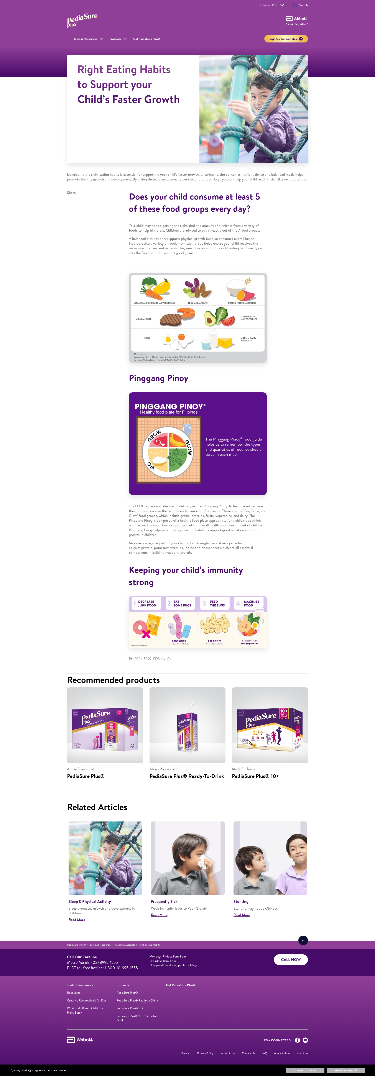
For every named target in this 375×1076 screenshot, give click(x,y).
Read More (77, 919)
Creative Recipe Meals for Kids (87, 1000)
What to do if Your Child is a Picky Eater (85, 1010)
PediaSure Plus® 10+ (130, 1008)
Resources (74, 992)
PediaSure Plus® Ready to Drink (137, 1000)
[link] (76, 944)
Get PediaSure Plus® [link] (147, 39)
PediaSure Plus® (127, 992)
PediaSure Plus (268, 5)
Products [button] (115, 39)
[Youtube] (305, 1041)
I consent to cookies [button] (305, 1070)
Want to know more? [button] (346, 1070)
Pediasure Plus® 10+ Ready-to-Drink (137, 1018)
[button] (295, 5)
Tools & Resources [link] (85, 39)
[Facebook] (297, 1041)
